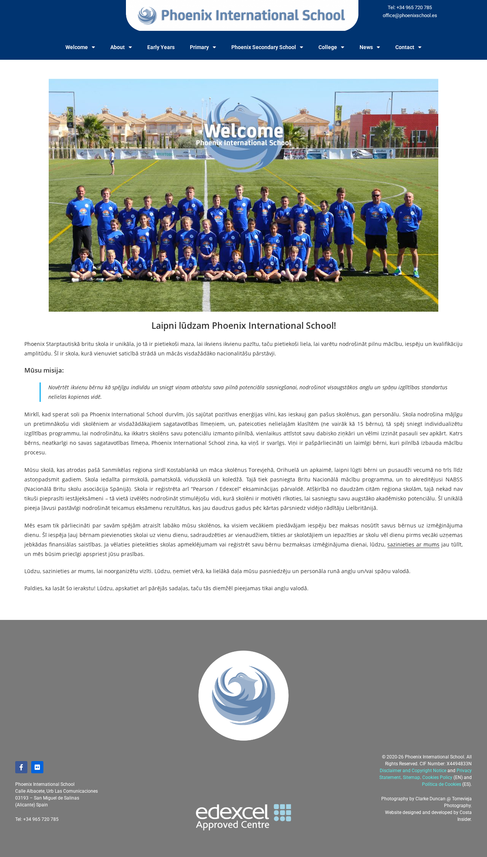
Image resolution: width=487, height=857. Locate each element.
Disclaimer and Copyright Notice (413, 770)
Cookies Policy (437, 777)
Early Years (161, 47)
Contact (404, 47)
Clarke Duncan (430, 798)
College (327, 47)
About (117, 47)
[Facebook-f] (21, 767)
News (366, 47)
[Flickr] (37, 767)
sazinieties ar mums (413, 544)
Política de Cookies (441, 784)
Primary (199, 47)
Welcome (76, 47)
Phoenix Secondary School (263, 47)
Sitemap (411, 777)
